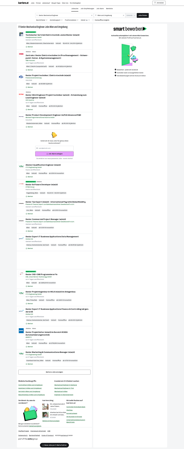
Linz (28, 210)
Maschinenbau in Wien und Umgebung (31, 395)
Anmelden (160, 3)
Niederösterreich (36, 43)
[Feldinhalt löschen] (92, 15)
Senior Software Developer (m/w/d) (42, 184)
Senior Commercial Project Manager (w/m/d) (46, 219)
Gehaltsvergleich (35, 426)
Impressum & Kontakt (38, 431)
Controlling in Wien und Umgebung (30, 385)
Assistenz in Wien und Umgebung (29, 388)
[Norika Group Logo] (28, 439)
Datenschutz (23, 435)
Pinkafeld (33, 300)
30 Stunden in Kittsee (74, 417)
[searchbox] (54, 148)
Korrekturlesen (71, 413)
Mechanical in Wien (60, 391)
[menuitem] (43, 20)
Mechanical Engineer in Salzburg (65, 385)
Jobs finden (142, 15)
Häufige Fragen (23, 431)
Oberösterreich (48, 43)
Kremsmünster (37, 245)
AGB (48, 431)
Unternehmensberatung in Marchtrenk (75, 421)
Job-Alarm (100, 8)
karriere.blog (47, 400)
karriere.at (71, 403)
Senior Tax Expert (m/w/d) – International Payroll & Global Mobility (56, 202)
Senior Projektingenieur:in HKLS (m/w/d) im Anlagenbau (51, 292)
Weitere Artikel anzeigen (51, 421)
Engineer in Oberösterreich (63, 395)
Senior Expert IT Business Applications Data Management (52, 236)
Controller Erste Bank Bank (75, 407)
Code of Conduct (47, 435)
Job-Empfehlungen (87, 8)
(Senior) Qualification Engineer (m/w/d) (43, 165)
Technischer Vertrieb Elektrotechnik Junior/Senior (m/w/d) (52, 35)
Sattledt (46, 245)
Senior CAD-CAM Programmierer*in (41, 274)
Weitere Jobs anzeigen (54, 372)
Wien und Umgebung (59, 26)
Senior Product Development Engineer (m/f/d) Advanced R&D (53, 115)
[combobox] (64, 15)
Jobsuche (74, 8)
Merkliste (109, 8)
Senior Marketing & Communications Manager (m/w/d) (50, 352)
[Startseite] (24, 3)
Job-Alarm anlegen (55, 154)
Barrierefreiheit (34, 435)
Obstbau (69, 410)
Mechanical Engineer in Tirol (64, 388)
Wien (28, 43)
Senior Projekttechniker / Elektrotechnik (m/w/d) (48, 75)
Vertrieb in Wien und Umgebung (29, 391)
